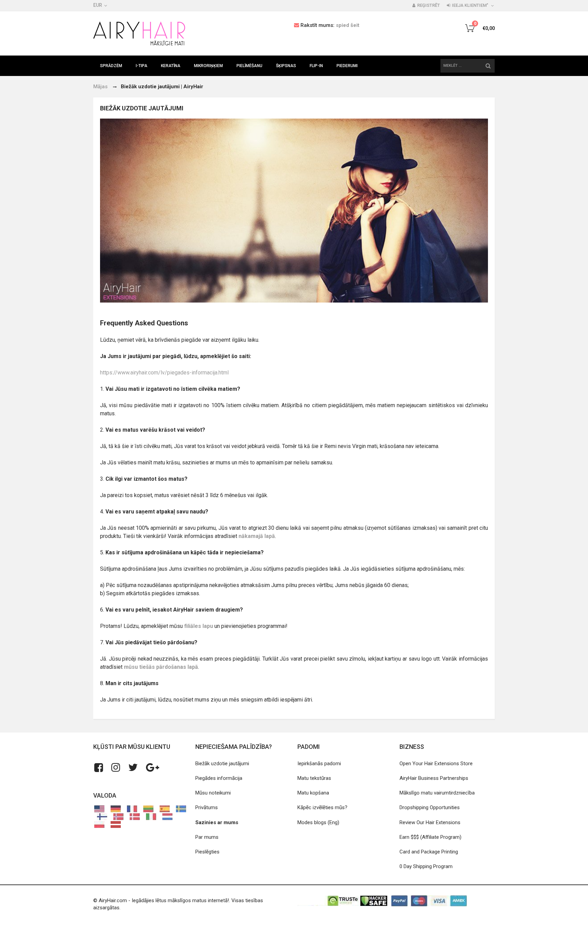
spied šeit (347, 25)
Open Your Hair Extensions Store (436, 763)
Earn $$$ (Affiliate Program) (430, 837)
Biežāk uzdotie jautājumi (222, 763)
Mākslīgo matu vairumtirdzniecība (437, 793)
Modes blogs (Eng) (318, 822)
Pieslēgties (207, 852)
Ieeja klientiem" (470, 5)
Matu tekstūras (314, 778)
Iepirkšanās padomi (319, 763)
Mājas (100, 86)
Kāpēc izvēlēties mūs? (322, 807)
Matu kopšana (313, 793)
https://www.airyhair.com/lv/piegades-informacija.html (164, 372)
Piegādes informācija (218, 778)
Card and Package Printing (428, 852)
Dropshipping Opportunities (429, 807)
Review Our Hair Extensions (429, 822)
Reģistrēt (428, 5)
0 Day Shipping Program (426, 866)
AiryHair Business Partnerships (433, 778)
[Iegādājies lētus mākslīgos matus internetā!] (139, 33)
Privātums (206, 807)
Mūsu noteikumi (213, 793)
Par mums (206, 837)
